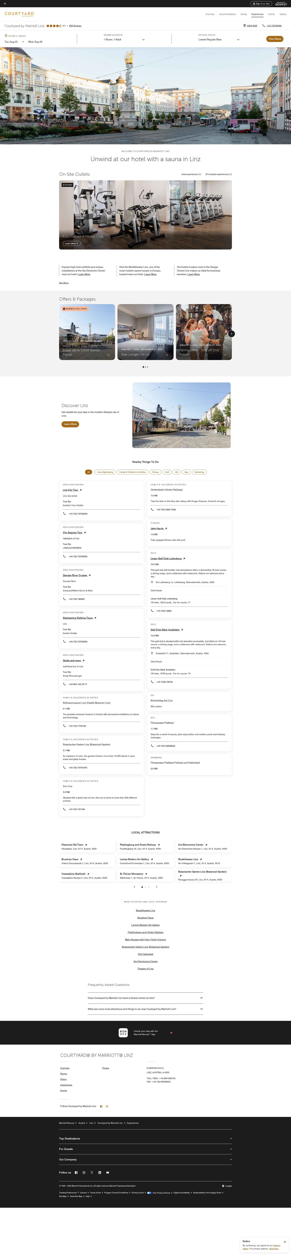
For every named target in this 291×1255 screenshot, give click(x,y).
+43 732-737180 (76, 809)
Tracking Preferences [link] (68, 1193)
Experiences (257, 14)
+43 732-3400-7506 (166, 509)
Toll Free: (161, 1078)
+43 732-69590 (274, 26)
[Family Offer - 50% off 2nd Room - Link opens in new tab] (204, 332)
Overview (210, 14)
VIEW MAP (252, 26)
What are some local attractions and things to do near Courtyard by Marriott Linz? (132, 1009)
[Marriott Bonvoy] (279, 4)
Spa (186, 472)
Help (88, 1196)
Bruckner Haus (145, 917)
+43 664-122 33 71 (77, 684)
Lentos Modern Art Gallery (145, 925)
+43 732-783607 (76, 599)
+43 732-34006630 (165, 746)
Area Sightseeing (105, 472)
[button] (261, 3)
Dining (244, 14)
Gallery (283, 14)
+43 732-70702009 (77, 514)
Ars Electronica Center (146, 961)
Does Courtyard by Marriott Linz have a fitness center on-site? (121, 998)
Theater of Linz (145, 968)
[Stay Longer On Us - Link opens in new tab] (145, 332)
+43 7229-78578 (164, 682)
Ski (176, 472)
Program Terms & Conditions (116, 1193)
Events (271, 14)
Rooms (63, 1073)
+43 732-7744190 (77, 726)
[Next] (231, 333)
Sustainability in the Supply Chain (207, 1193)
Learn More (70, 243)
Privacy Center (138, 1193)
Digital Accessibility (182, 1193)
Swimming (199, 472)
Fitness (155, 472)
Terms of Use (95, 1193)
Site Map (63, 1196)
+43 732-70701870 (77, 767)
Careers (83, 1193)
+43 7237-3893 (163, 611)
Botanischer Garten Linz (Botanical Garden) (145, 946)
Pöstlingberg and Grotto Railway (145, 932)
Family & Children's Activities (132, 472)
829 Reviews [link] (75, 26)
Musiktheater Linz (145, 910)
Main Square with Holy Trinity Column (145, 939)
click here (273, 1248)
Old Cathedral (145, 954)
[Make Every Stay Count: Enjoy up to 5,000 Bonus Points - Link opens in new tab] (87, 332)
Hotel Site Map (76, 1196)
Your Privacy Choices (161, 1193)
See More (64, 283)
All (88, 472)
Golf (167, 472)
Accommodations (227, 14)
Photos (105, 1068)
